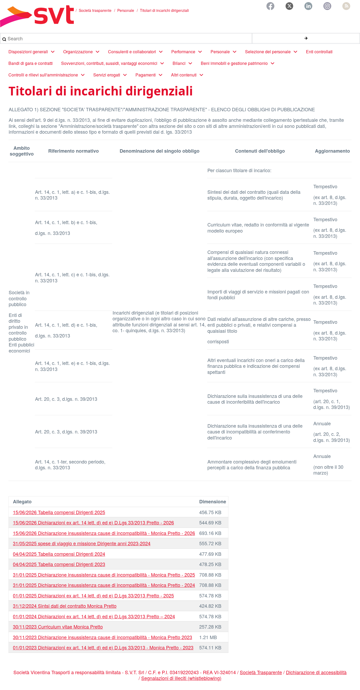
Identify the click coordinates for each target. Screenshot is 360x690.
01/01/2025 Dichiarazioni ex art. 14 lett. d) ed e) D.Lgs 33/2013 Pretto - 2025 (93, 595)
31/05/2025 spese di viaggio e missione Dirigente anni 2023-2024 (81, 543)
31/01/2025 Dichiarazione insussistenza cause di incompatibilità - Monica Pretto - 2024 (104, 584)
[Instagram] (327, 6)
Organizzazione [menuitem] (78, 52)
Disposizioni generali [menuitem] (28, 52)
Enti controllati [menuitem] (319, 52)
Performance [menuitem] (183, 52)
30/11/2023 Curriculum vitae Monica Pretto (58, 626)
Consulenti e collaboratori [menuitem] (132, 52)
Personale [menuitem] (220, 52)
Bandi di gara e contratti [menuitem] (30, 63)
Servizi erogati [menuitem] (106, 75)
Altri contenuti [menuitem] (184, 75)
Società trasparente (95, 10)
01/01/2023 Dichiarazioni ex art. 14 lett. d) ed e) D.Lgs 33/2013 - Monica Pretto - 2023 (103, 647)
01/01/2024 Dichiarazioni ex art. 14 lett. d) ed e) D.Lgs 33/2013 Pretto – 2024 (94, 616)
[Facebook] (270, 6)
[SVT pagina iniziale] (37, 16)
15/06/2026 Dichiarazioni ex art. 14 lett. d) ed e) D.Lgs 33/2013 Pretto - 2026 (93, 522)
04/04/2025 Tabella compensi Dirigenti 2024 (59, 553)
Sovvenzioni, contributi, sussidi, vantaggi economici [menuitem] (109, 63)
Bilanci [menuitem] (179, 63)
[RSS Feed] (346, 6)
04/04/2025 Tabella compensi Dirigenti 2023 (59, 564)
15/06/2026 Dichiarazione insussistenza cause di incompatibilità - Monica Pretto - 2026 (104, 532)
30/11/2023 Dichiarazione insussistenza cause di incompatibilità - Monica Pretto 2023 (102, 637)
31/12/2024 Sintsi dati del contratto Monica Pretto (64, 605)
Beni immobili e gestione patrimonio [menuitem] (234, 63)
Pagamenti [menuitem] (145, 75)
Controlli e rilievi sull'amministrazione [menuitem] (43, 75)
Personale (125, 10)
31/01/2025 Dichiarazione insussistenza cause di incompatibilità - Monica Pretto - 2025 (104, 574)
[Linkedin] (308, 6)
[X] (289, 6)
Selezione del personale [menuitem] (268, 52)
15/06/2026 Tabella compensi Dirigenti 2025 (59, 512)
